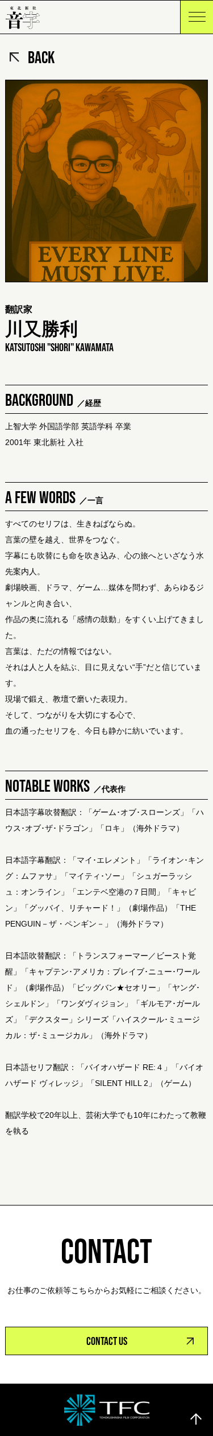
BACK (41, 57)
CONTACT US (106, 1341)
